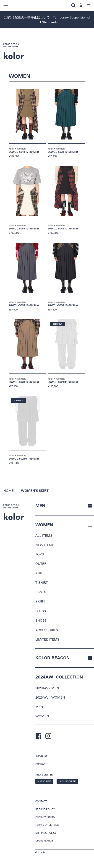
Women (42, 716)
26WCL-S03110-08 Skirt (63, 305)
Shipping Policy (45, 832)
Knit (39, 573)
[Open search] (73, 5)
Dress (40, 611)
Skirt (40, 601)
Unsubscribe (67, 781)
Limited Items (47, 639)
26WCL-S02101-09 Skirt (63, 382)
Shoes (41, 620)
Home (8, 490)
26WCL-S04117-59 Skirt (24, 228)
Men (39, 707)
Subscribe (44, 781)
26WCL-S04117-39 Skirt (24, 152)
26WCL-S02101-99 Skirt (24, 458)
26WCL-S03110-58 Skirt (63, 152)
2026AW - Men (47, 688)
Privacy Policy (45, 817)
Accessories (46, 630)
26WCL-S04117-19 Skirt (63, 228)
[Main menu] (5, 5)
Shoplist (41, 756)
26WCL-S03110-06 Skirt (24, 305)
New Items (44, 545)
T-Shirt (41, 582)
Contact (41, 764)
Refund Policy (45, 809)
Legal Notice (44, 840)
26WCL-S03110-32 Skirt (24, 382)
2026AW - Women (50, 697)
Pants (40, 592)
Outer (40, 563)
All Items (43, 535)
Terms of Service (47, 824)
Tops (39, 554)
